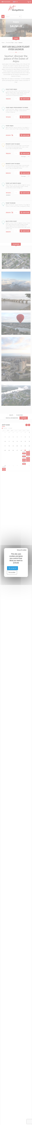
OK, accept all (12, 568)
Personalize (12, 572)
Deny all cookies (21, 550)
